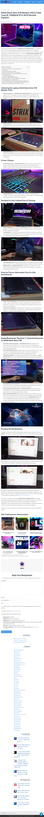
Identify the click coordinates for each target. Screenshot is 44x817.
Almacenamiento (19, 650)
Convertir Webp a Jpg (20, 640)
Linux (16, 685)
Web (2, 603)
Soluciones (18, 718)
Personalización (19, 707)
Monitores (17, 695)
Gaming (7, 554)
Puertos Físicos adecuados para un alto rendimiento (11, 72)
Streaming (17, 719)
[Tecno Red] (5, 3)
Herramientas (18, 676)
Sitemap (14, 813)
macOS (17, 688)
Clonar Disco (18, 658)
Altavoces (17, 651)
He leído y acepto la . (11, 611)
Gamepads (18, 669)
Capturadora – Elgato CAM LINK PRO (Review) (10, 77)
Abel (22, 568)
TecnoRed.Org (9, 813)
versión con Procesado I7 (24, 495)
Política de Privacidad (15, 611)
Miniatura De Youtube (20, 639)
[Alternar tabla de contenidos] (27, 67)
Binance (17, 657)
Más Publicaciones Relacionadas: (9, 76)
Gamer (8, 556)
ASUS (6, 556)
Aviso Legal (11, 815)
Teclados (17, 721)
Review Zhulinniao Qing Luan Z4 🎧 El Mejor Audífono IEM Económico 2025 (16, 82)
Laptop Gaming (18, 556)
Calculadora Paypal (20, 642)
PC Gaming (18, 704)
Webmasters (18, 728)
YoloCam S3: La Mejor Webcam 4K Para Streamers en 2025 (13, 83)
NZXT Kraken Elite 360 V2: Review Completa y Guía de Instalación (14, 78)
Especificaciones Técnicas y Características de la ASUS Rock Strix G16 (14, 73)
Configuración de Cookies (29, 815)
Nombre (3, 597)
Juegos (17, 681)
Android (17, 653)
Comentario (4, 580)
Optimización (18, 702)
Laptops (14, 554)
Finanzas (17, 665)
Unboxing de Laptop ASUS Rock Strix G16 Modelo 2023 (12, 68)
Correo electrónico (5, 600)
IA (15, 678)
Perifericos (18, 705)
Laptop (14, 556)
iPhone (17, 679)
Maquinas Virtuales (20, 690)
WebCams (17, 726)
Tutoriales (17, 723)
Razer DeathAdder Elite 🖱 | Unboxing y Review (11, 79)
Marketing (17, 691)
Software (17, 712)
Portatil (23, 556)
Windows (17, 730)
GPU (16, 672)
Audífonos (17, 655)
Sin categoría (18, 711)
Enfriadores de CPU (20, 664)
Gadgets (17, 667)
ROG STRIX (26, 556)
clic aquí (21, 53)
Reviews (17, 554)
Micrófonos (18, 693)
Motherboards (18, 697)
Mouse (17, 698)
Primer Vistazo (4, 70)
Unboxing (21, 554)
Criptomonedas (19, 662)
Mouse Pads (18, 700)
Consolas (17, 660)
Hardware (10, 554)
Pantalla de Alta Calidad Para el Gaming (9, 71)
